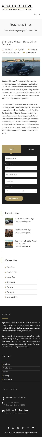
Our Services (7, 368)
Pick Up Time (9, 187)
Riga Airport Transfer (9, 323)
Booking (6, 376)
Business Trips (12, 272)
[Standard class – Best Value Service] (21, 75)
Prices (5, 372)
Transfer (9, 52)
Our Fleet (6, 364)
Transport (16, 52)
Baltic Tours (11, 267)
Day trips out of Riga (23, 230)
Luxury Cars (11, 277)
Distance (31, 149)
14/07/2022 (8, 50)
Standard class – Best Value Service (19, 43)
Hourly (11, 149)
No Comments (31, 52)
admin (22, 50)
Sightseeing (11, 282)
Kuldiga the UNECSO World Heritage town (25, 242)
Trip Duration (9, 164)
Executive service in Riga (24, 219)
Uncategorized (26, 222)
